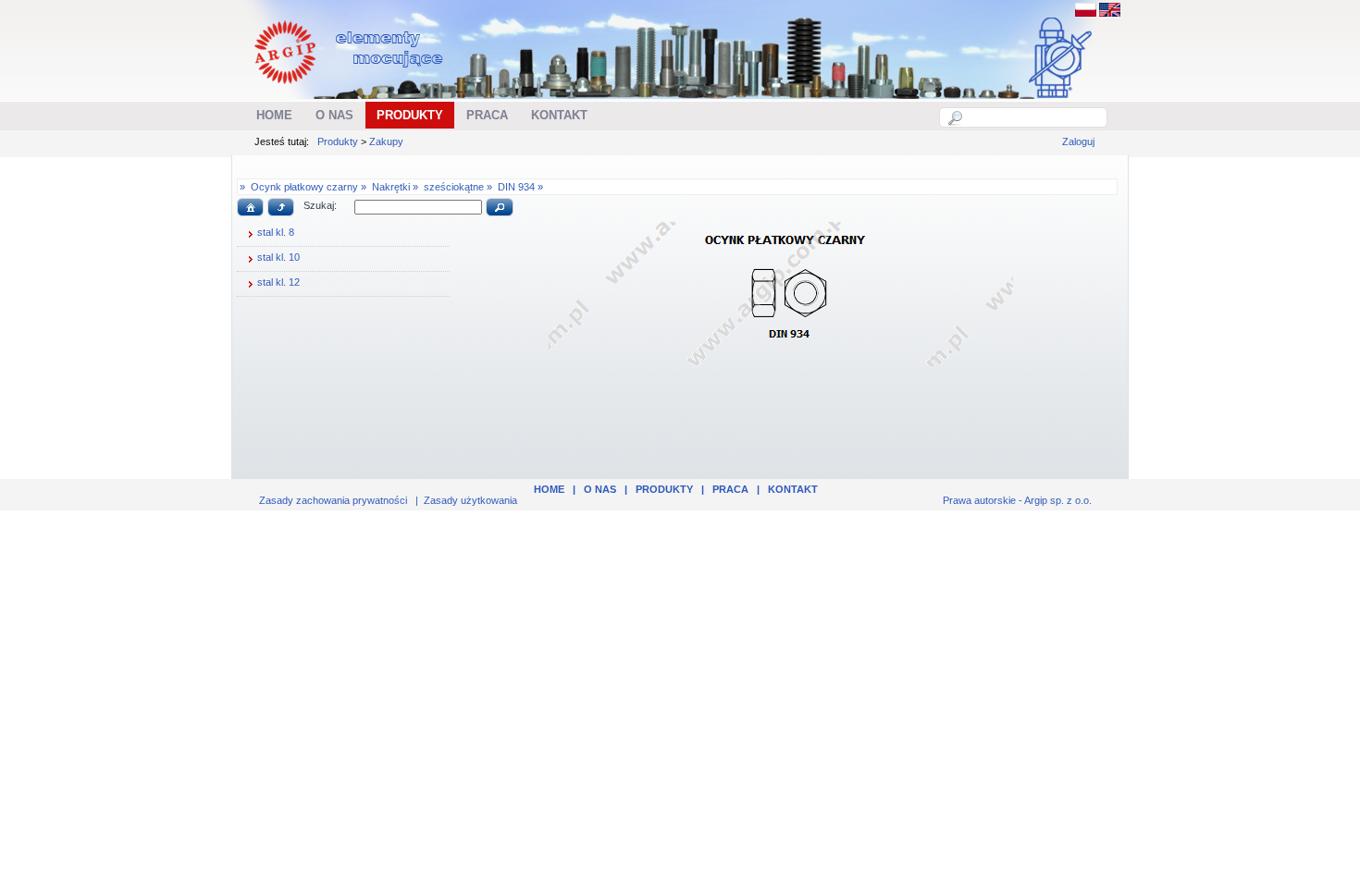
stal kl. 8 (275, 232)
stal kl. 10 (278, 257)
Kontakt (793, 489)
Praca (730, 489)
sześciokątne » (458, 186)
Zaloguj (1078, 141)
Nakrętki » (395, 186)
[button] (250, 207)
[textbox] (1033, 117)
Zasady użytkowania (470, 500)
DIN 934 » (520, 186)
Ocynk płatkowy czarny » (308, 186)
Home (549, 489)
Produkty (337, 141)
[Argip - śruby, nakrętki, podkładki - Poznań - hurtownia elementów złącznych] (351, 88)
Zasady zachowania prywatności (333, 500)
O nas (600, 489)
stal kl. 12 (278, 282)
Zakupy (386, 141)
